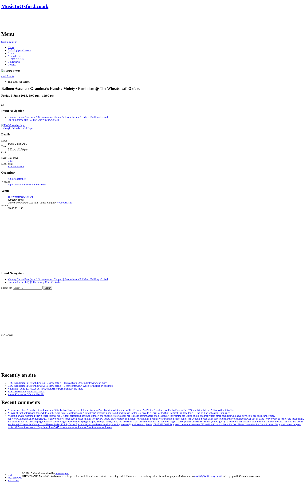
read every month (208, 476)
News (11, 53)
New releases (14, 56)
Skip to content (8, 42)
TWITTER (13, 480)
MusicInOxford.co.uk (24, 6)
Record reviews (16, 58)
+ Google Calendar (11, 128)
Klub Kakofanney (17, 178)
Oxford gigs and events (19, 50)
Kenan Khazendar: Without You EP (26, 394)
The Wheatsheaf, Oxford (20, 196)
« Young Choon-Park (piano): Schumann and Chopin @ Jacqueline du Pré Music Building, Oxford (58, 117)
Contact (12, 64)
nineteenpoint (62, 473)
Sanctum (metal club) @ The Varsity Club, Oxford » (34, 120)
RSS (10, 474)
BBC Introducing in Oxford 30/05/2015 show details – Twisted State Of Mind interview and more (57, 383)
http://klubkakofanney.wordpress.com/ (27, 184)
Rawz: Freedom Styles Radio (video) (26, 391)
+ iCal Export (27, 128)
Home (11, 47)
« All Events (7, 76)
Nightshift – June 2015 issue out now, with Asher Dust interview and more (45, 388)
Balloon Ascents (16, 166)
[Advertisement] (59, 20)
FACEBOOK (15, 477)
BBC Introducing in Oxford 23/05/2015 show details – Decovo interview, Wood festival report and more (60, 385)
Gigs (10, 160)
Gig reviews (14, 61)
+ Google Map (64, 202)
